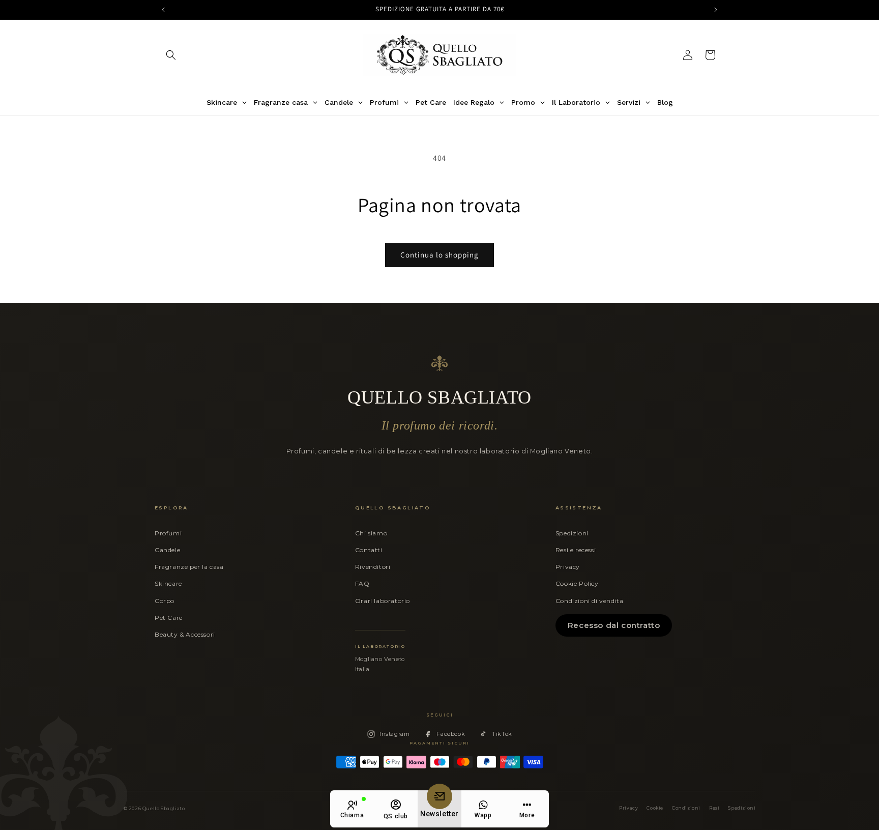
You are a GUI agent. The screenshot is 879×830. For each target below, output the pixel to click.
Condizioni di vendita (589, 601)
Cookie (655, 808)
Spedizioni (572, 533)
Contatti (369, 550)
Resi (714, 808)
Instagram (394, 733)
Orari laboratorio (382, 601)
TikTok (502, 733)
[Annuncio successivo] (716, 9)
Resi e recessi (575, 550)
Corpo (164, 601)
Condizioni (686, 808)
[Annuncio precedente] (163, 9)
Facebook (450, 733)
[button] (171, 55)
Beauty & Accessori (185, 634)
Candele (167, 550)
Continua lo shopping (439, 255)
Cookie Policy (577, 583)
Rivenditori (373, 566)
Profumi (168, 533)
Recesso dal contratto (614, 625)
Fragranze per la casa (189, 566)
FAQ (362, 583)
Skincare (168, 583)
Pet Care (169, 617)
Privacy (567, 566)
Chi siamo (371, 533)
